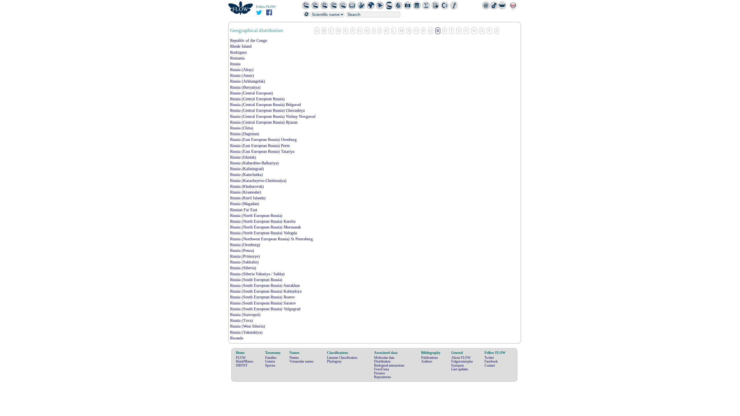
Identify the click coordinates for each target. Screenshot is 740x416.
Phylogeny (334, 361)
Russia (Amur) (242, 75)
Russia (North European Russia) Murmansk (265, 227)
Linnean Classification (342, 358)
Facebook (491, 361)
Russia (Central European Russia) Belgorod (265, 105)
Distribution (382, 361)
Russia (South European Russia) (256, 280)
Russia (235, 64)
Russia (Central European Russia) (257, 99)
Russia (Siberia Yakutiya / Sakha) (257, 274)
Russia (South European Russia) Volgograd (265, 309)
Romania (237, 58)
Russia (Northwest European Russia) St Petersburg (271, 239)
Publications (429, 358)
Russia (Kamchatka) (246, 174)
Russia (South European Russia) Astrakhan (265, 285)
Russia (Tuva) (241, 320)
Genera (270, 361)
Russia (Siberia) (243, 268)
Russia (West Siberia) (247, 326)
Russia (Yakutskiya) (246, 332)
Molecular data (384, 358)
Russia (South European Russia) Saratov (263, 303)
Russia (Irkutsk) (243, 157)
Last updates (459, 369)
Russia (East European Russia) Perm (260, 146)
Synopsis (457, 365)
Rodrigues (238, 52)
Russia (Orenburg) (245, 245)
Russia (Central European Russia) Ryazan (263, 122)
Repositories (382, 377)
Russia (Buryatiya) (245, 87)
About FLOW (461, 358)
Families (271, 358)
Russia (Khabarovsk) (247, 186)
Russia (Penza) (242, 250)
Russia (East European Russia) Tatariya (262, 151)
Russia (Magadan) (244, 204)
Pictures (379, 373)
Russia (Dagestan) (244, 134)
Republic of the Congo (248, 40)
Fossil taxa (381, 369)
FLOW (241, 358)
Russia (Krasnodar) (245, 192)
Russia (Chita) (241, 128)
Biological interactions (389, 365)
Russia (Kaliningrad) (247, 169)
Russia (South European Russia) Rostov (262, 297)
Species (270, 365)
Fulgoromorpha (462, 361)
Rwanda (236, 338)
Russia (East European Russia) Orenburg (263, 140)
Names (294, 358)
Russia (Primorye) (245, 256)
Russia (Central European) (251, 93)
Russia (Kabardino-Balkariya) (254, 163)
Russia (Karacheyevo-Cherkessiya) (258, 181)
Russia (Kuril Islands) (248, 198)
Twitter (489, 358)
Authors (426, 361)
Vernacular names (301, 361)
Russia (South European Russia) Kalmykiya (265, 291)
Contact (489, 365)
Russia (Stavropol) (245, 315)
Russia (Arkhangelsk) (247, 81)
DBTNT (241, 365)
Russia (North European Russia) (256, 215)
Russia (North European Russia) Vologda (263, 233)
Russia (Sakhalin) (244, 262)
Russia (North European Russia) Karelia (262, 221)
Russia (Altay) (242, 70)
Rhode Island (240, 46)
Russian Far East (243, 210)
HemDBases (244, 361)
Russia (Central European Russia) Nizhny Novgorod (272, 116)
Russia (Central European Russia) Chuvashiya (267, 110)
